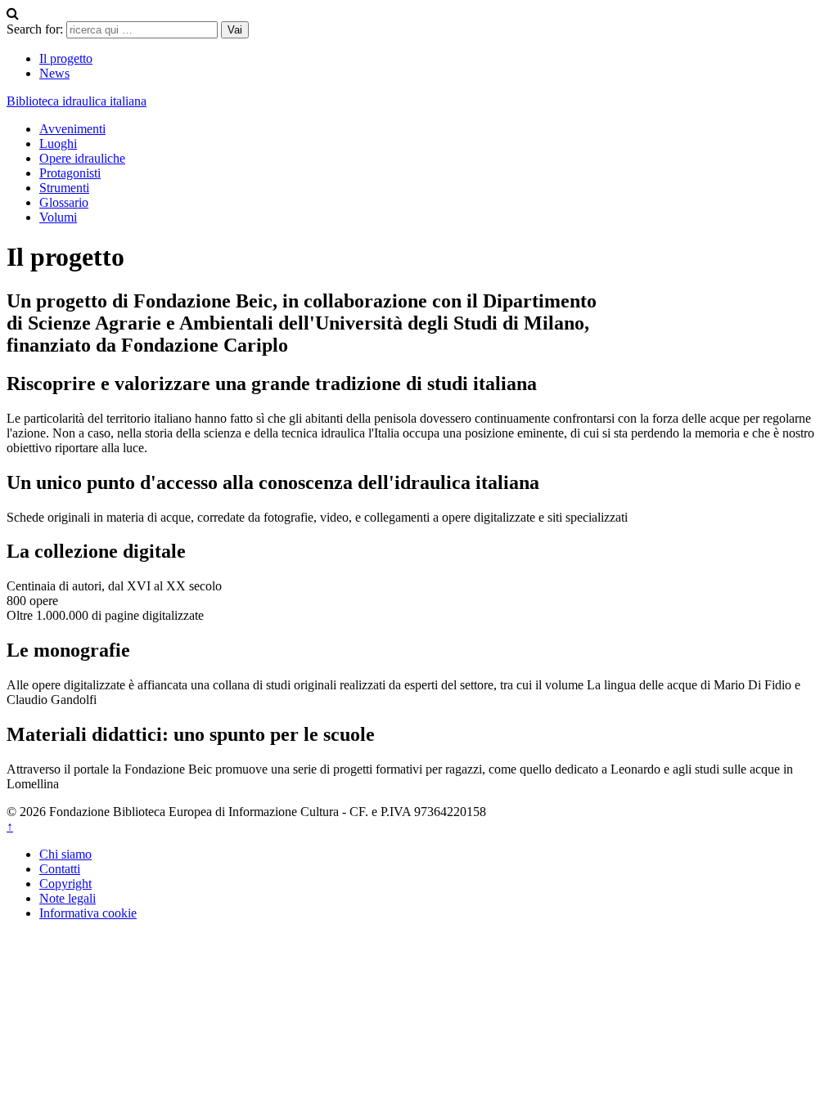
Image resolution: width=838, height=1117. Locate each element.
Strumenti (64, 188)
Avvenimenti (72, 129)
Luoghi (58, 143)
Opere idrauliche (82, 158)
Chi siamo (65, 854)
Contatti (59, 869)
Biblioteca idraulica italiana (76, 101)
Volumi (58, 217)
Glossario (63, 202)
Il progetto (65, 58)
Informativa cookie (88, 913)
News (54, 73)
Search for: (35, 29)
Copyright (65, 883)
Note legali (67, 898)
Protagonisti (70, 173)
